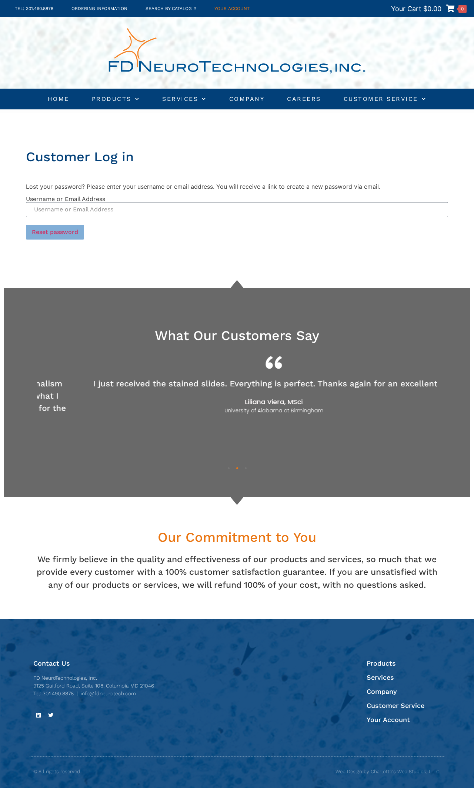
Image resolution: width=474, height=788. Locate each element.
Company (247, 98)
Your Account (232, 8)
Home (58, 98)
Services (180, 98)
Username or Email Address (65, 199)
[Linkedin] (38, 715)
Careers (304, 98)
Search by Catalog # (171, 8)
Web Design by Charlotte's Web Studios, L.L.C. (388, 771)
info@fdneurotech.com (108, 693)
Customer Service (381, 98)
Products (111, 98)
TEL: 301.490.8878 (34, 8)
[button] (229, 468)
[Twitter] (51, 715)
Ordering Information (99, 8)
